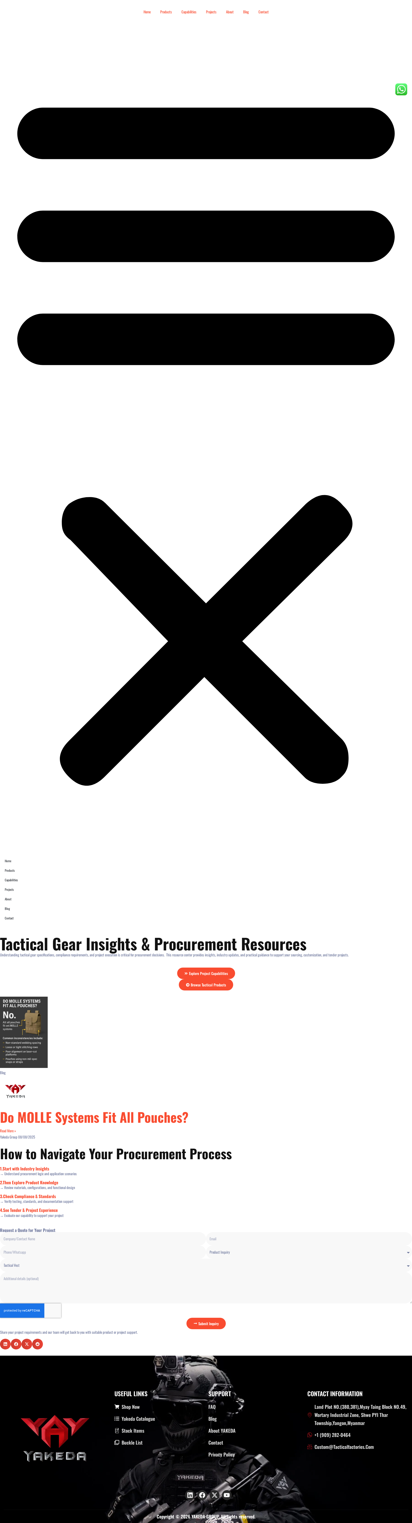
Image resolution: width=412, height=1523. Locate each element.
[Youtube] (227, 1495)
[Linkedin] (190, 1495)
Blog (246, 11)
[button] (206, 435)
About (230, 11)
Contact (263, 11)
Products (166, 11)
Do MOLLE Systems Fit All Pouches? (94, 1117)
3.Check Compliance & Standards (28, 1196)
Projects (211, 11)
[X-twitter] (215, 1495)
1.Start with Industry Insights (24, 1168)
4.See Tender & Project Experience (29, 1210)
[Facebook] (202, 1495)
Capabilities (188, 11)
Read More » (8, 1130)
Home (147, 11)
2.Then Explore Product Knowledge (29, 1182)
